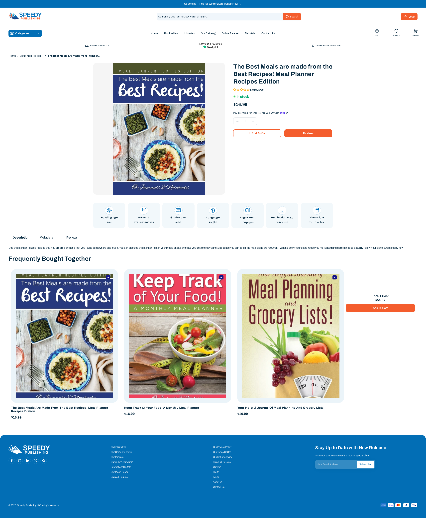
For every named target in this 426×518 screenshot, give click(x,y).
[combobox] (229, 16)
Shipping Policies (222, 462)
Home (12, 55)
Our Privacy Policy (222, 447)
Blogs (216, 472)
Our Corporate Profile (121, 452)
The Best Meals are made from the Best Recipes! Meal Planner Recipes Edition (59, 409)
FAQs (216, 477)
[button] (416, 33)
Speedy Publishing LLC (29, 505)
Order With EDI (118, 447)
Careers (217, 467)
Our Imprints (117, 457)
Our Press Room (119, 472)
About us (217, 482)
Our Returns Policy (222, 457)
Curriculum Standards (122, 462)
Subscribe (365, 464)
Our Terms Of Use (222, 452)
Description (21, 237)
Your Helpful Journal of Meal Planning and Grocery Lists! (281, 407)
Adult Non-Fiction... (31, 55)
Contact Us (218, 487)
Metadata (46, 237)
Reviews (72, 237)
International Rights (121, 467)
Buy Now (308, 133)
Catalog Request (119, 477)
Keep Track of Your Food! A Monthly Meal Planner (161, 407)
